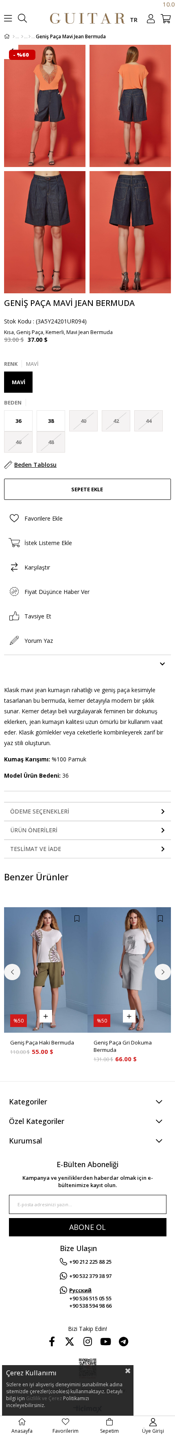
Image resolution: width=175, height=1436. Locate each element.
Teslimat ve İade (35, 849)
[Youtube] (105, 1341)
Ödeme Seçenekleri (39, 811)
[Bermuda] (29, 37)
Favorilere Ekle (76, 918)
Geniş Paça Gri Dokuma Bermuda (123, 1046)
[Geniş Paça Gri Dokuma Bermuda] (129, 970)
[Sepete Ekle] (45, 1016)
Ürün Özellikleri (36, 664)
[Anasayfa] (14, 37)
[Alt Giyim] (22, 37)
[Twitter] (70, 1341)
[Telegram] (123, 1341)
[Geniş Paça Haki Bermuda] (46, 970)
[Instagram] (87, 1341)
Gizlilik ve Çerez (44, 1398)
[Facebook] (52, 1341)
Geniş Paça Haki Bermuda (42, 1042)
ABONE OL (87, 1227)
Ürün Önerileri (33, 830)
